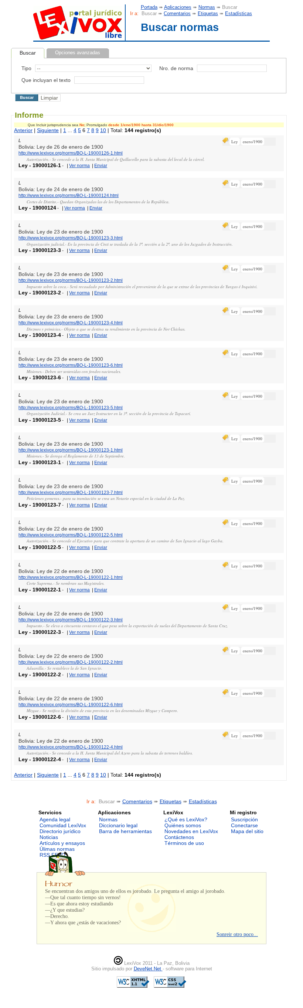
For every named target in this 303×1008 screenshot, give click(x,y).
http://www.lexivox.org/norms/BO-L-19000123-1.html (70, 450)
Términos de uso (184, 843)
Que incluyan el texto (46, 80)
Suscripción (244, 819)
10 (103, 130)
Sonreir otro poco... (237, 934)
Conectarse (244, 825)
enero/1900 (252, 141)
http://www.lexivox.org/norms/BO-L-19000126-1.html (70, 153)
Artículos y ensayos (62, 843)
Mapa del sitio (247, 831)
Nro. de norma (176, 68)
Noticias (49, 837)
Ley (234, 141)
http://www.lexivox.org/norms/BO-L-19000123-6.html (70, 365)
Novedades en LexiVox (191, 831)
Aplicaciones (177, 7)
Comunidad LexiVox (63, 825)
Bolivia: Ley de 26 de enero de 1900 (60, 147)
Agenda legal (55, 819)
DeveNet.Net (148, 968)
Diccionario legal (118, 825)
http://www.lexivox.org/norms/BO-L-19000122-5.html (70, 535)
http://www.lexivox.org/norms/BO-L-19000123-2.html (70, 280)
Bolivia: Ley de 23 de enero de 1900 (60, 232)
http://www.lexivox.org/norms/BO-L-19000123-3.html (70, 238)
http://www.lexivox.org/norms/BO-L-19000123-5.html (70, 407)
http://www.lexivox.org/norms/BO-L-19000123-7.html (70, 492)
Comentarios (177, 13)
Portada (149, 7)
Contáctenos (179, 837)
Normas (206, 7)
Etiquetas (208, 13)
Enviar (100, 165)
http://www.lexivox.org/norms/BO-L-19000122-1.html (70, 577)
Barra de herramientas (125, 831)
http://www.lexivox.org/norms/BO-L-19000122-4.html (70, 747)
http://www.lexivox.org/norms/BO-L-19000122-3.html (70, 619)
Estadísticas (238, 13)
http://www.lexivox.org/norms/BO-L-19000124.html (68, 195)
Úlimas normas (57, 849)
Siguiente (48, 130)
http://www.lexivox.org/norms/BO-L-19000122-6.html (70, 704)
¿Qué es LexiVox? (185, 819)
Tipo (26, 68)
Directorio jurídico (60, 831)
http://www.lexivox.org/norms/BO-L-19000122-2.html (70, 662)
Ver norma (79, 165)
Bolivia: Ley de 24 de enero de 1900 (60, 189)
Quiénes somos (182, 825)
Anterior (23, 130)
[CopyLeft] (118, 963)
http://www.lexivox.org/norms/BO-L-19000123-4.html (70, 322)
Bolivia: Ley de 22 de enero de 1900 (60, 529)
